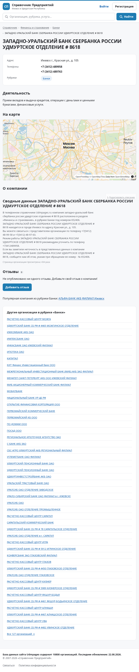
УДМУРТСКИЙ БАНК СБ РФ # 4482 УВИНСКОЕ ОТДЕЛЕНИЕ (40, 627)
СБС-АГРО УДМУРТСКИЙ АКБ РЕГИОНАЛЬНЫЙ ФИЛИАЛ (39, 450)
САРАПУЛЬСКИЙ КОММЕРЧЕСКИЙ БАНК (30, 522)
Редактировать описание (121, 197)
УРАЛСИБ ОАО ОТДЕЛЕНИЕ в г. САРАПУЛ (30, 535)
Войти (104, 6)
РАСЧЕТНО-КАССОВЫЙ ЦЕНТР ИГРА (27, 542)
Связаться (9, 665)
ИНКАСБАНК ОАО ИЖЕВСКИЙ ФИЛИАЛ (30, 345)
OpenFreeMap (82, 176)
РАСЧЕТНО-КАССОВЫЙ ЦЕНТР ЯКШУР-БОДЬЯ (33, 594)
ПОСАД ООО (14, 430)
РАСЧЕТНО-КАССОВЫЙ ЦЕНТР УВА (27, 621)
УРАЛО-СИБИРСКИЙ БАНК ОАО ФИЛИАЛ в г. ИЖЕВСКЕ (39, 496)
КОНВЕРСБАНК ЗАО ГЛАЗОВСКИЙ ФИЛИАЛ (32, 555)
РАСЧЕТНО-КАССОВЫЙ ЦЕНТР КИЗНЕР (29, 581)
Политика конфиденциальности (37, 665)
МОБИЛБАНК (14, 391)
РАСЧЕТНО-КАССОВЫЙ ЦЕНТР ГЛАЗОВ (29, 561)
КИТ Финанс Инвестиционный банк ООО (31, 365)
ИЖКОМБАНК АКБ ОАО (20, 332)
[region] (69, 150)
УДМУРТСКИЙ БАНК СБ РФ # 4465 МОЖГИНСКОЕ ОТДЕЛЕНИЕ (43, 325)
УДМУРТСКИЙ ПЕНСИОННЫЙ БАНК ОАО (30, 463)
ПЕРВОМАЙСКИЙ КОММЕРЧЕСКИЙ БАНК (31, 411)
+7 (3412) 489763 (51, 71)
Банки (56, 27)
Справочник (10, 27)
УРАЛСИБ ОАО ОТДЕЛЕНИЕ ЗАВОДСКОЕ (30, 489)
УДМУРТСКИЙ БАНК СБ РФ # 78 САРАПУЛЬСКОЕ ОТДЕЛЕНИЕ (42, 529)
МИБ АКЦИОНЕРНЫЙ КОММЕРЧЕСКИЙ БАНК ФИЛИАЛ (39, 384)
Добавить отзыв (17, 287)
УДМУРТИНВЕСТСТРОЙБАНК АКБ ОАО (29, 476)
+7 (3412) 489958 (51, 67)
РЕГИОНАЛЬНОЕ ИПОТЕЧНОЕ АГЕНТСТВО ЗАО (34, 437)
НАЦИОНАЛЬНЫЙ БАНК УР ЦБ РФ (26, 397)
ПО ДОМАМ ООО (17, 424)
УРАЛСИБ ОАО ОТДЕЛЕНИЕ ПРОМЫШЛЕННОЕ (34, 509)
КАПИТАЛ (12, 358)
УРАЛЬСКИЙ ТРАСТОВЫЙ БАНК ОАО (28, 483)
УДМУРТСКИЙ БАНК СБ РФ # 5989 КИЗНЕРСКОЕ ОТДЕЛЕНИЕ (42, 588)
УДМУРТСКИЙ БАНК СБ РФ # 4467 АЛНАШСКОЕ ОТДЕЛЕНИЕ (42, 614)
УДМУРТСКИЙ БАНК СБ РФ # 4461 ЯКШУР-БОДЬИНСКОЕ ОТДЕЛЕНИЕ (47, 601)
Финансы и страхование (35, 27)
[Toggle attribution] (132, 177)
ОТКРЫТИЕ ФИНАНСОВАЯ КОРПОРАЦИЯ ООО (33, 404)
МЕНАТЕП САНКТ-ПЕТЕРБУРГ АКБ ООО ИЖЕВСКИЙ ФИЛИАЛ (42, 378)
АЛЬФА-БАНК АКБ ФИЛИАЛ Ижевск (81, 298)
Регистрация (124, 6)
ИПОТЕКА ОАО (15, 351)
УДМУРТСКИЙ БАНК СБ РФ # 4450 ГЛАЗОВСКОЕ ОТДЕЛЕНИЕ (42, 568)
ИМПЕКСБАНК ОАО (18, 338)
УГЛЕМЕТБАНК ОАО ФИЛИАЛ (24, 456)
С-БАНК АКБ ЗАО (16, 443)
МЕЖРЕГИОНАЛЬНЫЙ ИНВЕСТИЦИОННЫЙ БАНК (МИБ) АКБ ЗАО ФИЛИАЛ (50, 371)
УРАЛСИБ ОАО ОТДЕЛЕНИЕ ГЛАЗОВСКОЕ (30, 575)
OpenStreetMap (122, 176)
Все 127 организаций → (21, 634)
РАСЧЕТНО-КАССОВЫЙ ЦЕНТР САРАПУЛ (30, 516)
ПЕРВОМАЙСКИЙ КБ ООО (22, 417)
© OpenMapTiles (97, 176)
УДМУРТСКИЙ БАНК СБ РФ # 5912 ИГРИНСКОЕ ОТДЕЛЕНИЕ (41, 548)
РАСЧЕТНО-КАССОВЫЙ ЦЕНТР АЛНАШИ (30, 607)
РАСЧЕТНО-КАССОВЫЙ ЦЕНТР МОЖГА (29, 319)
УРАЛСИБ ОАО (15, 502)
